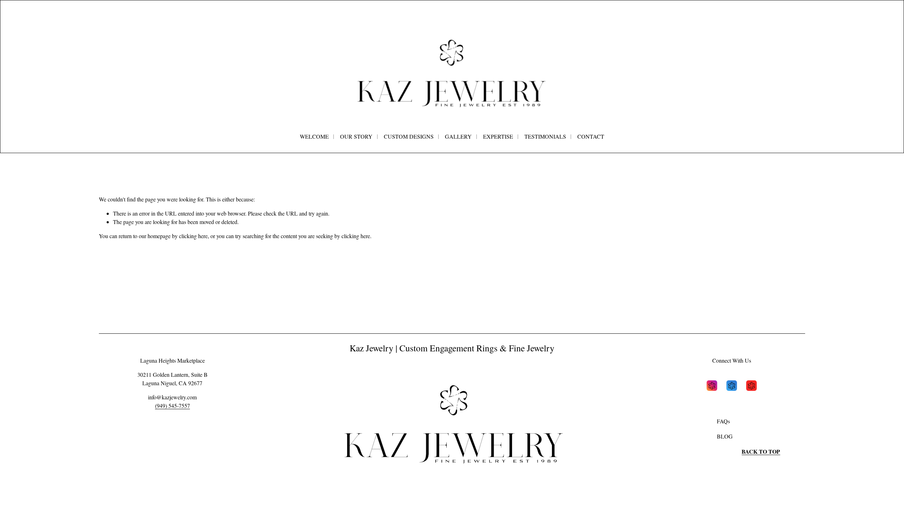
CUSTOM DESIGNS (409, 136)
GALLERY (458, 136)
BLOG (725, 436)
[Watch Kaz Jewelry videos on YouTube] (751, 387)
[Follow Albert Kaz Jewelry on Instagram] (712, 387)
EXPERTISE (498, 136)
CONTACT (590, 136)
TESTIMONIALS (545, 136)
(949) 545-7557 (172, 405)
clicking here (193, 236)
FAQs (723, 421)
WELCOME (314, 136)
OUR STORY (356, 136)
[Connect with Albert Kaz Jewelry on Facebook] (732, 387)
